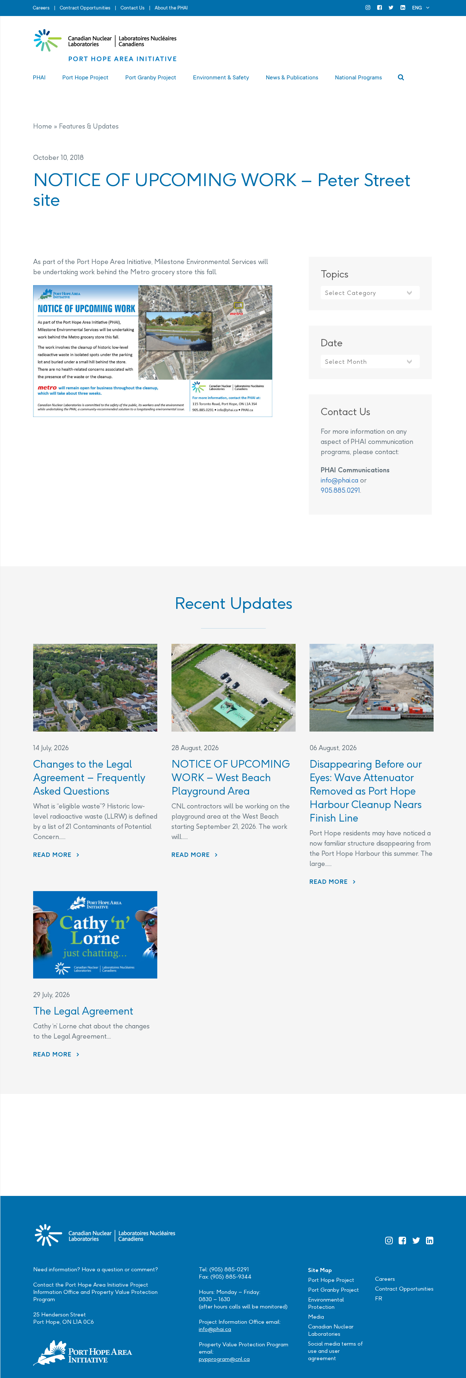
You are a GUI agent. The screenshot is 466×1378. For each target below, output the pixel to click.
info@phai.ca (339, 480)
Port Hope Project (331, 1279)
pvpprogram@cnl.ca (224, 1358)
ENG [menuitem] (417, 8)
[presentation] (95, 688)
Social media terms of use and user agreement (335, 1351)
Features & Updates (89, 126)
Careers (41, 8)
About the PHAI (171, 8)
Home (42, 126)
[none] (420, 8)
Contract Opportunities (85, 8)
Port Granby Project (333, 1289)
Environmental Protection (326, 1303)
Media (316, 1316)
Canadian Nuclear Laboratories (331, 1330)
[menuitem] (420, 8)
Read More (56, 855)
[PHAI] (105, 45)
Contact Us (133, 8)
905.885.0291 (340, 490)
